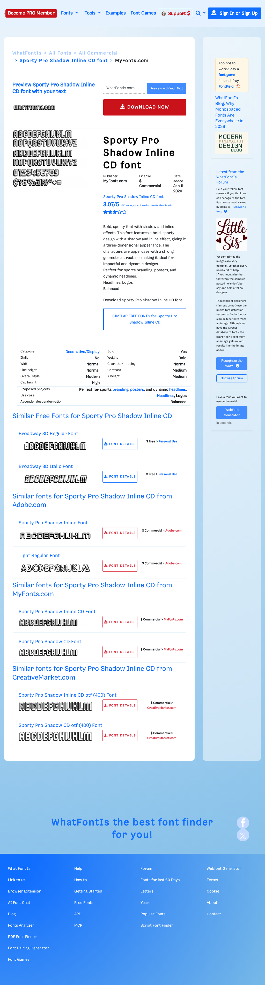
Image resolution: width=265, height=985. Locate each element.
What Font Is (19, 869)
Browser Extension (24, 891)
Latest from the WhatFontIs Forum (230, 177)
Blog (12, 914)
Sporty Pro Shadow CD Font (50, 641)
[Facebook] (243, 823)
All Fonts (60, 53)
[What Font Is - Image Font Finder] (4, 13)
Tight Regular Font (39, 555)
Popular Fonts (153, 914)
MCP (78, 926)
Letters (147, 891)
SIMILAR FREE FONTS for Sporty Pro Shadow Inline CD (145, 319)
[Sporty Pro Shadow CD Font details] (55, 652)
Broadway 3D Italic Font (46, 466)
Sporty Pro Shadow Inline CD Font (57, 611)
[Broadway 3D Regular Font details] (55, 446)
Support (177, 13)
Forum (146, 869)
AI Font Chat (19, 903)
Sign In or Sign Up (238, 13)
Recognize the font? (231, 363)
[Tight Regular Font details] (55, 568)
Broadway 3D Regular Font (48, 433)
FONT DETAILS (122, 444)
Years (145, 903)
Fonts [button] (67, 13)
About (212, 903)
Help (78, 869)
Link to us (16, 880)
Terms (212, 880)
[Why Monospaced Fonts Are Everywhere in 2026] (231, 143)
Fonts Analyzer (21, 926)
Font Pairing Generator (28, 948)
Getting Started (88, 891)
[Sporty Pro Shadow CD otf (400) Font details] (55, 736)
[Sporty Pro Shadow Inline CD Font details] (55, 623)
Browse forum (232, 378)
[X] (243, 835)
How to (80, 880)
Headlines (165, 396)
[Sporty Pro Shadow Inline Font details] (55, 535)
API (77, 914)
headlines (177, 390)
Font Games (143, 13)
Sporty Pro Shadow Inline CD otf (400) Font (67, 695)
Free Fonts (83, 903)
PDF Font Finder (22, 937)
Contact (214, 914)
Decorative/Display (82, 352)
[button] (200, 13)
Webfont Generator (232, 412)
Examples (116, 13)
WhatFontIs (27, 53)
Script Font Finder (157, 926)
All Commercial (98, 53)
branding (120, 390)
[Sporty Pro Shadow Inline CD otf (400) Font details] (55, 706)
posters (137, 390)
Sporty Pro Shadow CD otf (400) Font (60, 725)
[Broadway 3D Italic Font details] (55, 479)
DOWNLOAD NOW (147, 107)
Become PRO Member (31, 13)
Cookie (213, 891)
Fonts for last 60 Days (160, 880)
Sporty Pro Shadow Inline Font (53, 522)
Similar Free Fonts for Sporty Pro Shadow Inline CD (92, 416)
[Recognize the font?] (231, 234)
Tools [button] (91, 13)
